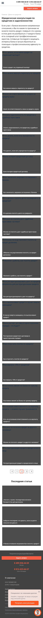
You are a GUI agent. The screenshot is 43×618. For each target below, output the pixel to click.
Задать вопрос (32, 8)
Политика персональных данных (16, 610)
